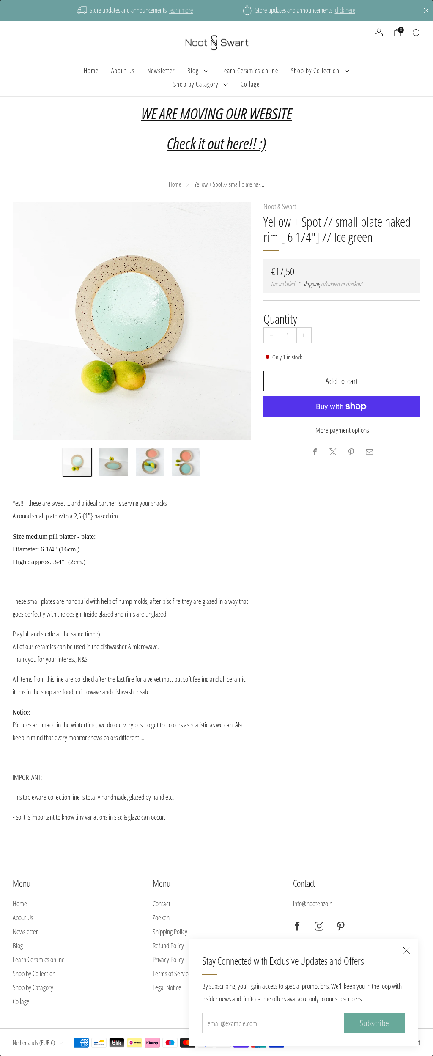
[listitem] (136, 10)
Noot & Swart (279, 206)
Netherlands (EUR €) (34, 1042)
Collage (250, 84)
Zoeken (161, 917)
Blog (193, 70)
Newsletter (161, 70)
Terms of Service (172, 973)
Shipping (311, 284)
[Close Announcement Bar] (426, 10)
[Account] (379, 32)
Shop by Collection (315, 70)
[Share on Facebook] (314, 452)
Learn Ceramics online (249, 70)
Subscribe (374, 1023)
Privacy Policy (168, 959)
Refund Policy (168, 945)
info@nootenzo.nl (313, 903)
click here (345, 10)
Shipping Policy (170, 931)
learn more (181, 10)
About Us (122, 70)
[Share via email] (369, 452)
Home (91, 70)
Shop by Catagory (195, 84)
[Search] (416, 32)
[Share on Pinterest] (350, 452)
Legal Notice (167, 987)
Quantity (280, 318)
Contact (161, 903)
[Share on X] (332, 452)
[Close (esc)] (406, 950)
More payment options (342, 430)
